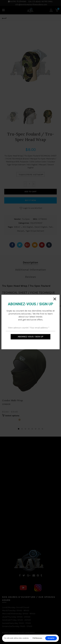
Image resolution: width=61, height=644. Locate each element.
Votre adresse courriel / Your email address (28, 328)
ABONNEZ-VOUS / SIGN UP (30, 336)
